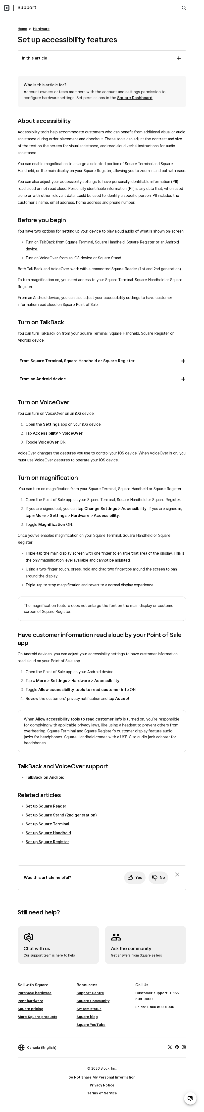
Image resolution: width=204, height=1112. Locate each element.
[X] (169, 1047)
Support (26, 7)
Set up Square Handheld (48, 833)
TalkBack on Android (45, 777)
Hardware (41, 29)
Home (22, 29)
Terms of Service (102, 1093)
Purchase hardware (34, 993)
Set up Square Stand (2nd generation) (61, 815)
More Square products (37, 1017)
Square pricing (30, 1009)
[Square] (6, 8)
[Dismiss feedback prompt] (177, 874)
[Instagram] (183, 1047)
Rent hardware (30, 1001)
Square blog (87, 1017)
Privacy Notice (102, 1085)
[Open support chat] (190, 1098)
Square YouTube (91, 1025)
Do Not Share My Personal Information (102, 1077)
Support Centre (90, 993)
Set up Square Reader (46, 806)
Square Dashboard (135, 97)
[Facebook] (176, 1047)
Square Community (93, 1001)
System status (89, 1009)
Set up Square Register (47, 842)
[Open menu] (196, 8)
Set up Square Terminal (47, 824)
